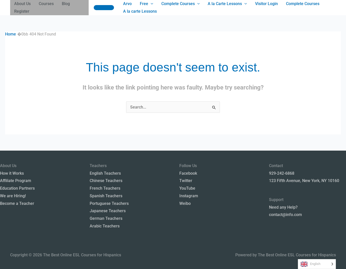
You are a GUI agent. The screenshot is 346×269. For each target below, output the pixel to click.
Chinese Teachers (106, 180)
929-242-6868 (281, 173)
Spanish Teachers (106, 195)
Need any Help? (283, 207)
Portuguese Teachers (109, 203)
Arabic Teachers (105, 226)
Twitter (185, 180)
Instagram (188, 195)
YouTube (187, 188)
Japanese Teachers (108, 210)
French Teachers (105, 188)
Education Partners (17, 188)
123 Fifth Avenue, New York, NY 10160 (304, 180)
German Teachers (106, 218)
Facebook (188, 173)
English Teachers (105, 173)
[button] (104, 7)
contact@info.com (285, 214)
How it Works (12, 173)
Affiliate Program (15, 180)
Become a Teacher (17, 203)
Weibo (185, 203)
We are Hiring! (13, 195)
